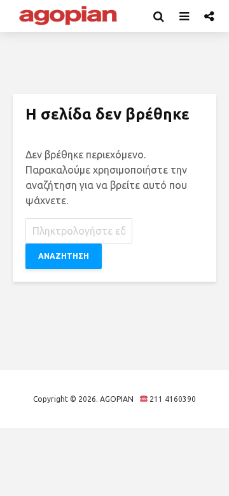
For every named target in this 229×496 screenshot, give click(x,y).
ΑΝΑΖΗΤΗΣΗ (63, 256)
